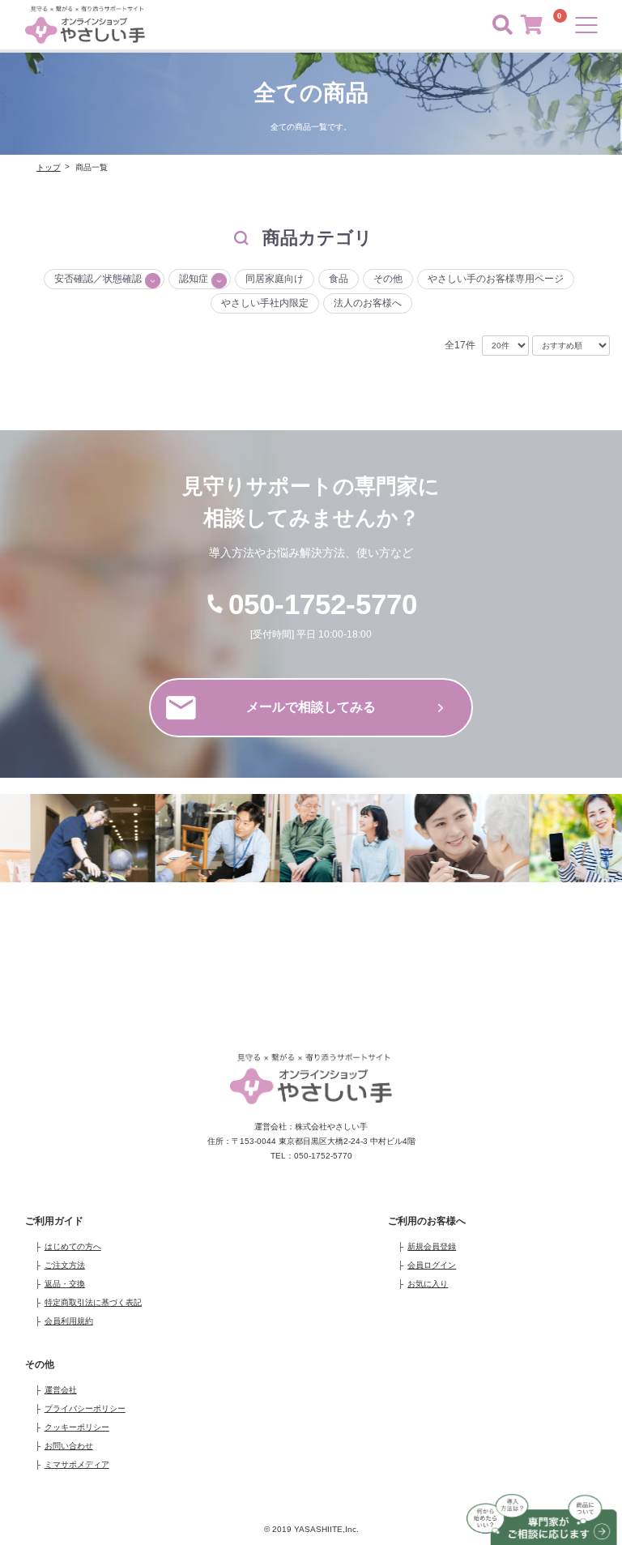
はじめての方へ (73, 1246)
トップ (48, 167)
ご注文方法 (65, 1265)
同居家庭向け (274, 278)
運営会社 (61, 1389)
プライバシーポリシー (85, 1408)
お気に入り (427, 1283)
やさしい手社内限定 (265, 303)
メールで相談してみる (311, 707)
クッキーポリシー (77, 1427)
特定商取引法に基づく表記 (93, 1302)
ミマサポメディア (77, 1464)
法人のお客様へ (368, 303)
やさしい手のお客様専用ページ (496, 278)
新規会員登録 (431, 1246)
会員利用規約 (69, 1321)
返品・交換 (65, 1283)
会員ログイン (431, 1265)
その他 (388, 278)
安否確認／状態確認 (98, 278)
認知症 (193, 278)
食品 (338, 278)
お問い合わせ (69, 1445)
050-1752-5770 (322, 604)
